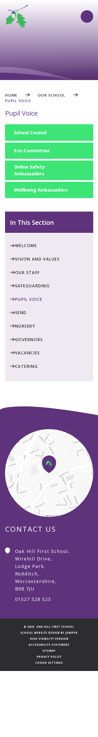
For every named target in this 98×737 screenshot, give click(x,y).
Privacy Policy (49, 656)
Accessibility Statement (49, 644)
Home (11, 95)
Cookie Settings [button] (49, 662)
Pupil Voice (18, 100)
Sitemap (49, 650)
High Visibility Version (49, 638)
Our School (52, 95)
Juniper (71, 632)
